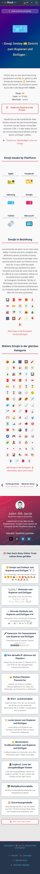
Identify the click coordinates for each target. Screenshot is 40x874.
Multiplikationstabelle (20, 786)
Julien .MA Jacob (20, 513)
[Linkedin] (23, 539)
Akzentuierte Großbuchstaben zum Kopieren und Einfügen (20, 745)
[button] (36, 3)
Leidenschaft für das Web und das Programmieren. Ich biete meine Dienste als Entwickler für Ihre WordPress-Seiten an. (20, 524)
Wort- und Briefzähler (20, 699)
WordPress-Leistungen (25, 533)
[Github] (17, 539)
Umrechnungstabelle (20, 802)
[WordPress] (29, 539)
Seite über (10, 533)
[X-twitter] (11, 539)
